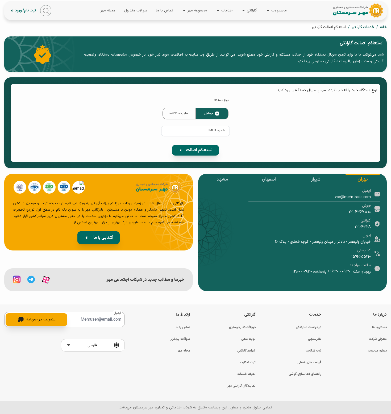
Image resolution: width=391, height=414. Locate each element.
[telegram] (31, 279)
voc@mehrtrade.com (353, 197)
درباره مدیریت (377, 350)
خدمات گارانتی (363, 27)
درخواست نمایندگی (308, 327)
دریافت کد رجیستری (242, 327)
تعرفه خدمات (246, 374)
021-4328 (363, 227)
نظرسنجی (314, 339)
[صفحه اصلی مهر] (358, 10)
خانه (383, 27)
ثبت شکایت (313, 350)
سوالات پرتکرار (180, 339)
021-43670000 (360, 212)
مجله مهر (108, 10)
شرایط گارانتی (246, 350)
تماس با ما (164, 10)
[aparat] (45, 279)
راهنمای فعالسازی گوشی (305, 374)
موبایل (209, 113)
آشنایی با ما (103, 238)
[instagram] (17, 279)
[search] (45, 10)
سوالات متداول (135, 10)
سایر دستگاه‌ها (179, 113)
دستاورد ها (379, 327)
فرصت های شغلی (309, 362)
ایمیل (117, 313)
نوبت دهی (248, 339)
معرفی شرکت (378, 339)
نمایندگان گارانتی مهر (241, 385)
